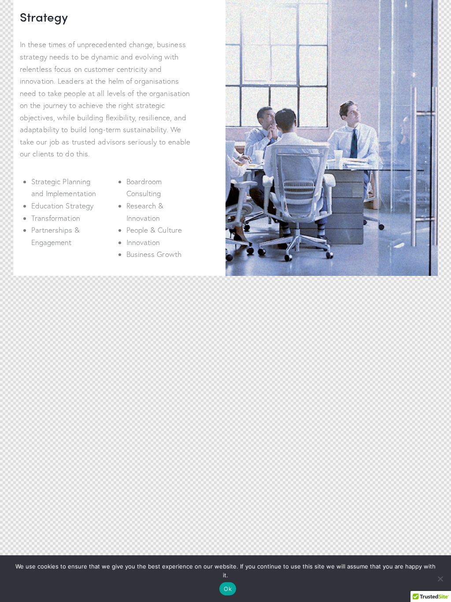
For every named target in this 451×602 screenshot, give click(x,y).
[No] (440, 578)
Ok (228, 588)
